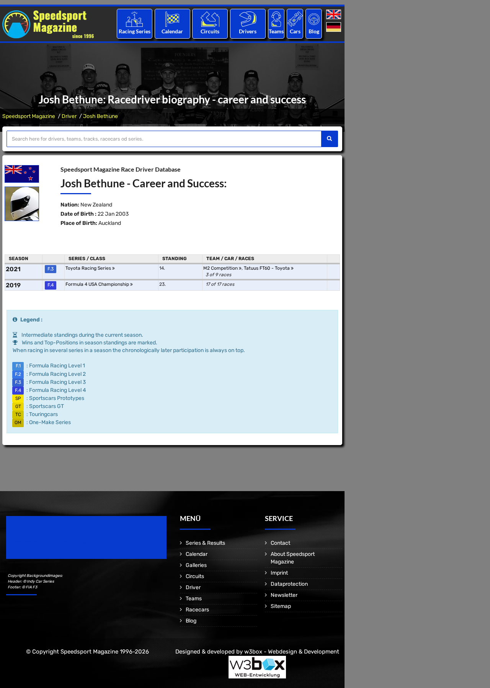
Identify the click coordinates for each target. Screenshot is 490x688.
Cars (295, 31)
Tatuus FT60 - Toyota (267, 268)
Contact (280, 543)
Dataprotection (289, 584)
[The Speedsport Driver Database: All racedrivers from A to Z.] (247, 19)
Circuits (210, 31)
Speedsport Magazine (28, 116)
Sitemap (281, 606)
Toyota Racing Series (88, 268)
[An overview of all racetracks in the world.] (210, 19)
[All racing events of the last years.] (172, 19)
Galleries (196, 565)
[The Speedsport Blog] (314, 19)
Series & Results (205, 543)
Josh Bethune (100, 116)
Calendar (172, 31)
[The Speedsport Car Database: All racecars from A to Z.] (295, 19)
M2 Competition (221, 268)
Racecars (197, 609)
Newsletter (284, 595)
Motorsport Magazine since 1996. (50, 542)
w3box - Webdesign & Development (291, 651)
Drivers (247, 31)
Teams (276, 31)
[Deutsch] (334, 27)
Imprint (279, 573)
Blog (314, 31)
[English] (334, 14)
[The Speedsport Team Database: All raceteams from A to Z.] (276, 19)
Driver (69, 116)
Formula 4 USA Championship (97, 284)
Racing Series (134, 31)
